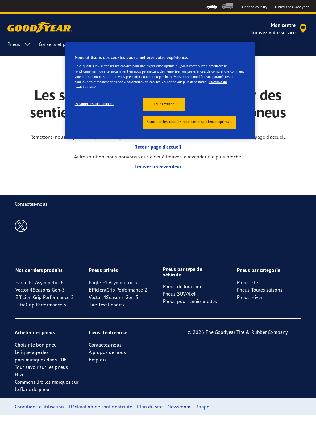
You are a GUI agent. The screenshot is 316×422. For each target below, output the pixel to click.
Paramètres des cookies (94, 104)
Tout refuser (164, 104)
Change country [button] (254, 7)
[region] (160, 90)
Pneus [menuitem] (13, 44)
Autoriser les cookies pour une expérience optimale (190, 122)
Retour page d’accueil (158, 147)
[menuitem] (211, 6)
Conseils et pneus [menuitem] (57, 44)
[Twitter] (21, 225)
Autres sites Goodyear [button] (292, 7)
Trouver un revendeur (158, 166)
